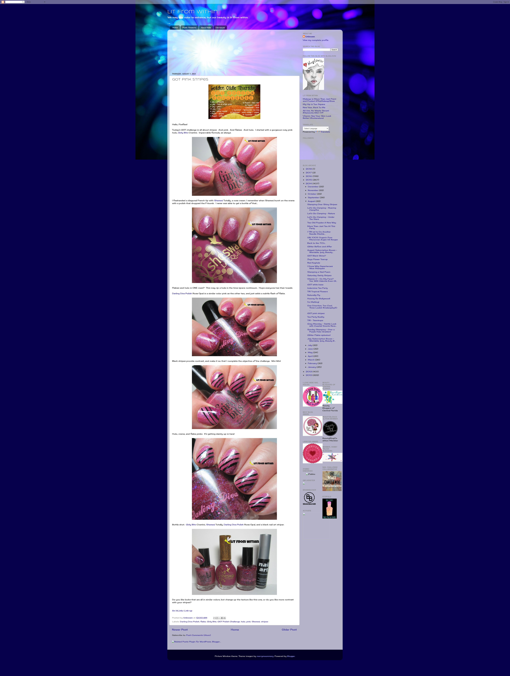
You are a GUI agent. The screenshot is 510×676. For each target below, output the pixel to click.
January (312, 367)
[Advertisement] (234, 50)
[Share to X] (219, 618)
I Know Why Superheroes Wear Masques (320, 267)
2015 (309, 180)
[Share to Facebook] (222, 618)
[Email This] (214, 618)
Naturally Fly (313, 295)
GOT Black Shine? (316, 256)
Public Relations (189, 27)
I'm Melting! (313, 302)
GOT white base (315, 285)
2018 (309, 169)
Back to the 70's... (316, 243)
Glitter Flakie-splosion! (319, 335)
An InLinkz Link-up (182, 610)
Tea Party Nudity (315, 317)
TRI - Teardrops (315, 320)
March (311, 360)
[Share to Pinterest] (224, 618)
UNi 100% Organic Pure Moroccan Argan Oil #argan (322, 238)
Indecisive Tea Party (317, 288)
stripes (264, 622)
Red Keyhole (313, 263)
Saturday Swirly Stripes (319, 275)
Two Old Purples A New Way (321, 223)
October (312, 194)
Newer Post (180, 629)
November (313, 190)
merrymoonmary (265, 656)
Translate (325, 132)
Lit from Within (192, 12)
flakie (203, 622)
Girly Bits (183, 132)
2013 (309, 372)
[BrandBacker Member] (309, 505)
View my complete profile (315, 40)
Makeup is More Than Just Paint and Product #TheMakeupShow (319, 100)
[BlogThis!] (217, 618)
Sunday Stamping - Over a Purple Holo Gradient (321, 330)
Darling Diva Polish (182, 293)
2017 (309, 173)
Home (175, 27)
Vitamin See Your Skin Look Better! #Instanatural (317, 117)
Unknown (310, 37)
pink (248, 622)
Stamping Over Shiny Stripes (322, 204)
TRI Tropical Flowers (317, 291)
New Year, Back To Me (314, 107)
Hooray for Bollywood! (318, 299)
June (310, 349)
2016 (309, 176)
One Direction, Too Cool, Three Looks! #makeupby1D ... (322, 308)
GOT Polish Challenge (229, 622)
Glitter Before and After (319, 247)
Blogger (291, 656)
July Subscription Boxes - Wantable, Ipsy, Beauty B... (321, 340)
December (313, 187)
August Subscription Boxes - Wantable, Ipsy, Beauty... (322, 251)
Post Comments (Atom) (198, 635)
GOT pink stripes (316, 313)
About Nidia (206, 27)
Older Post (289, 629)
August (312, 201)
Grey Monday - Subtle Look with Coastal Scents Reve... (322, 325)
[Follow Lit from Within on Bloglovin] (313, 89)
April (310, 356)
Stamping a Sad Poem (318, 272)
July (310, 345)
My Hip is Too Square (314, 104)
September (314, 197)
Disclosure (220, 27)
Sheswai (218, 200)
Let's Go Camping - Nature (321, 213)
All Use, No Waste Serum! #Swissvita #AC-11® (316, 112)
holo (243, 622)
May (310, 352)
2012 (309, 375)
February (313, 363)
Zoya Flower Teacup (317, 259)
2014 (309, 183)
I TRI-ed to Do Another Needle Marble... (319, 233)
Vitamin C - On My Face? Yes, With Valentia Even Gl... (322, 280)
